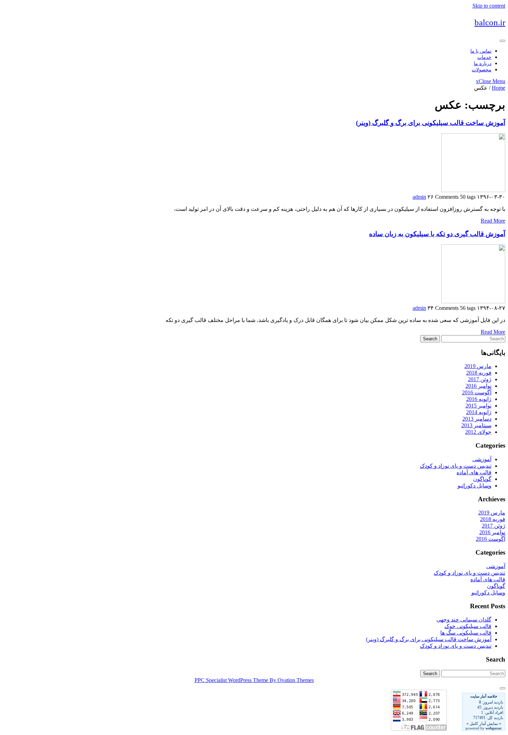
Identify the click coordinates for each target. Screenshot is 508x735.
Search (430, 338)
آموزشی (481, 459)
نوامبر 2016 (478, 386)
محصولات (481, 69)
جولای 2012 (478, 432)
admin (419, 197)
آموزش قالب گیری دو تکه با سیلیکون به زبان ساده (437, 233)
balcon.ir (489, 22)
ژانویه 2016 (478, 399)
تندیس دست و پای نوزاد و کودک (455, 466)
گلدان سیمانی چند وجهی (463, 619)
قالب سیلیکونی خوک (467, 626)
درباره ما (482, 63)
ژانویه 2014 (478, 412)
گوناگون (482, 479)
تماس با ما (480, 51)
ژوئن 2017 (479, 379)
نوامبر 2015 (478, 406)
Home (498, 88)
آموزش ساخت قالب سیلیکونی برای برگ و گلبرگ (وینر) (430, 122)
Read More (493, 221)
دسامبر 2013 (476, 419)
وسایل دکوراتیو (474, 485)
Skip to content (488, 6)
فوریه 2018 (478, 373)
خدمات (484, 57)
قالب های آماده (474, 472)
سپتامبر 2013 (476, 425)
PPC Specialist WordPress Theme (254, 680)
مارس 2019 (477, 366)
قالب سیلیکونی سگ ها (465, 633)
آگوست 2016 (476, 392)
